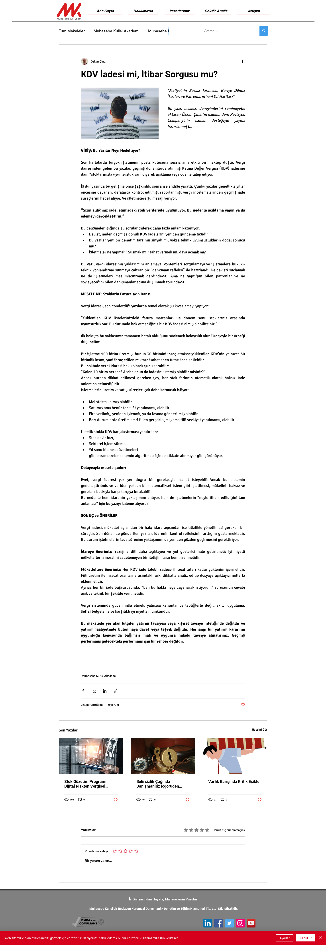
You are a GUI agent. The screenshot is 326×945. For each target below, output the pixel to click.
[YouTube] (251, 923)
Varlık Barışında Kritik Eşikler (234, 781)
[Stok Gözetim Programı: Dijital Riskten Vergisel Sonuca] (91, 756)
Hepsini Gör (259, 729)
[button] (216, 11)
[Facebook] (218, 923)
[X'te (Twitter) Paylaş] (94, 691)
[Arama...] (263, 31)
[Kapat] (320, 937)
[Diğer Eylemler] (242, 61)
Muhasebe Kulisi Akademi (116, 31)
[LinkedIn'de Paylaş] (105, 691)
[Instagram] (240, 923)
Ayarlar (285, 938)
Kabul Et (306, 938)
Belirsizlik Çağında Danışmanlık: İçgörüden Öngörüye (157, 783)
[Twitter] (229, 923)
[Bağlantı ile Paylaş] (116, 691)
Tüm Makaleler (72, 31)
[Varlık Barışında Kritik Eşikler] (235, 756)
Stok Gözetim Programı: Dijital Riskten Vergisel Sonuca (86, 783)
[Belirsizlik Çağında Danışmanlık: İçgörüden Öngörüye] (163, 756)
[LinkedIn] (207, 923)
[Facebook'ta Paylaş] (83, 691)
